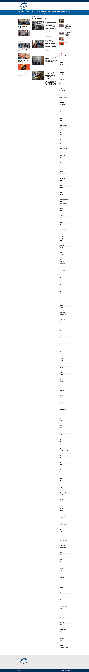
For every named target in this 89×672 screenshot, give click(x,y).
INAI (60, 349)
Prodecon (61, 494)
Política (60, 476)
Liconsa (60, 397)
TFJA (60, 617)
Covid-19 (60, 212)
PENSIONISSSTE (61, 466)
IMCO (60, 337)
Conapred (61, 190)
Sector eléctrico (62, 545)
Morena (60, 413)
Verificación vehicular (63, 647)
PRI (59, 485)
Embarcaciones (62, 247)
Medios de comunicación (63, 407)
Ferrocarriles (62, 280)
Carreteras (61, 136)
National (61, 430)
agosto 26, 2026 (20, 28)
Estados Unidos (62, 261)
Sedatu (60, 552)
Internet (61, 376)
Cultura (44, 13)
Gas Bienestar (62, 307)
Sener (60, 570)
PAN (60, 455)
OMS (60, 441)
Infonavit (61, 360)
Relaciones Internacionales (64, 520)
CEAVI (60, 141)
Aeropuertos (61, 66)
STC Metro (61, 597)
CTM (60, 217)
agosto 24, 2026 (20, 75)
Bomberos (61, 118)
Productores (61, 496)
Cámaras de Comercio (63, 125)
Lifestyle (61, 399)
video (60, 649)
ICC (59, 328)
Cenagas (61, 146)
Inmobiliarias (61, 367)
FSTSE (60, 300)
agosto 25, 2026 (20, 41)
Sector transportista (63, 550)
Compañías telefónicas (63, 178)
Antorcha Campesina (63, 92)
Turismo (49, 11)
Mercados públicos (62, 409)
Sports (60, 590)
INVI (60, 383)
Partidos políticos (62, 460)
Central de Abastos (63, 148)
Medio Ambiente (62, 406)
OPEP (60, 446)
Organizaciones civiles (63, 450)
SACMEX (60, 527)
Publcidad (61, 508)
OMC (60, 439)
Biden (60, 113)
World (60, 650)
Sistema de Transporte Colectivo (63, 581)
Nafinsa (60, 427)
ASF (60, 95)
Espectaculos (61, 256)
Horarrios (61, 323)
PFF (60, 469)
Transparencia (62, 622)
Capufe (60, 134)
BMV (60, 116)
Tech (60, 603)
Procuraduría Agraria (63, 490)
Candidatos (61, 130)
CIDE (60, 153)
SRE (60, 592)
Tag (34, 16)
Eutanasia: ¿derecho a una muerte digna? (67, 38)
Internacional (62, 374)
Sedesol (60, 557)
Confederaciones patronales (64, 199)
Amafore (61, 76)
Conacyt (61, 183)
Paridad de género (62, 459)
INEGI (60, 356)
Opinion (60, 448)
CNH (60, 160)
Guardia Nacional (62, 319)
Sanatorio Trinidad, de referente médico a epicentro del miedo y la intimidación (51, 59)
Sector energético (62, 547)
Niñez (60, 432)
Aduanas (61, 62)
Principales (61, 489)
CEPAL (60, 150)
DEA (60, 224)
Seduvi (60, 559)
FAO (60, 268)
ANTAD (60, 88)
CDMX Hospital (38, 16)
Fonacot (61, 293)
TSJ (60, 631)
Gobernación (61, 310)
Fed (60, 277)
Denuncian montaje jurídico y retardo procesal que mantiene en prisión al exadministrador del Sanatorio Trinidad (51, 26)
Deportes (68, 11)
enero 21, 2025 (51, 79)
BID (60, 111)
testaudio (61, 613)
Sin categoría (61, 577)
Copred (60, 210)
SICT (60, 575)
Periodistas (61, 467)
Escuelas (61, 254)
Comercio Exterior (62, 173)
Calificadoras (62, 123)
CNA (60, 157)
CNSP (60, 162)
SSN (60, 596)
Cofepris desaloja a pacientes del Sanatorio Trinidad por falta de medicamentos (50, 75)
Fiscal (60, 289)
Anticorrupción (62, 90)
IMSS (60, 346)
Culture (60, 220)
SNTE (60, 585)
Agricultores (61, 72)
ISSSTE (60, 386)
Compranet (61, 180)
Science (60, 536)
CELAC (60, 143)
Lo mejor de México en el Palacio (67, 20)
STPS (60, 599)
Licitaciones (61, 395)
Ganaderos (61, 305)
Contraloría (61, 206)
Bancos (60, 106)
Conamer (61, 189)
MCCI (60, 404)
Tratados (61, 624)
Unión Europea (62, 643)
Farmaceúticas (62, 270)
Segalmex (61, 561)
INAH (60, 347)
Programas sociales (63, 503)
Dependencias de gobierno (64, 226)
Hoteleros (61, 326)
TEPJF (60, 610)
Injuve (60, 363)
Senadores (61, 568)
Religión (60, 522)
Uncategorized (62, 638)
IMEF (60, 340)
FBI (59, 275)
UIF (59, 634)
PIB (59, 471)
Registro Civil (61, 519)
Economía (54, 11)
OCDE (60, 436)
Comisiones (61, 176)
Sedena (60, 556)
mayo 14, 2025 (51, 31)
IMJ (59, 342)
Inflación (61, 358)
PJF (59, 473)
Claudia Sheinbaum (62, 155)
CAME (60, 127)
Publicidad (61, 510)
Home (32, 16)
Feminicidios (61, 279)
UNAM (60, 636)
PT (59, 506)
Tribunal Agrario (62, 629)
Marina (60, 402)
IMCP (60, 339)
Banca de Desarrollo (63, 102)
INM (60, 365)
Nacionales (61, 425)
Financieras (61, 287)
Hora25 (47, 31)
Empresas (61, 249)
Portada (61, 480)
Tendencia (61, 608)
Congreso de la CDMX (63, 203)
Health (60, 321)
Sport (60, 589)
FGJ (59, 282)
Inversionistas (62, 381)
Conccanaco (61, 194)
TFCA (60, 615)
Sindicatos (61, 579)
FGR (60, 284)
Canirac (60, 132)
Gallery (60, 303)
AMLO (60, 83)
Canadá (60, 129)
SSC (60, 594)
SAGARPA (61, 531)
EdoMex (60, 240)
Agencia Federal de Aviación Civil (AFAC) (64, 70)
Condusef (61, 196)
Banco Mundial (62, 104)
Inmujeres (61, 369)
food (60, 296)
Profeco (60, 497)
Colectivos (61, 169)
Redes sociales (62, 515)
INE (60, 353)
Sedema (60, 554)
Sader (60, 529)
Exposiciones (61, 266)
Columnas (63, 11)
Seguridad (61, 563)
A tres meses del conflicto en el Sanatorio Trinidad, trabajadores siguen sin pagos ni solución (50, 43)
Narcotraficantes (62, 429)
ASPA (60, 100)
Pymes (60, 513)
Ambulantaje (61, 79)
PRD (60, 483)
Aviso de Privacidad (68, 670)
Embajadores (61, 245)
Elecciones (61, 243)
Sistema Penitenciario (63, 583)
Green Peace (61, 316)
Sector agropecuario (63, 540)
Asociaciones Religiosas (63, 99)
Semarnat (61, 566)
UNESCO (60, 640)
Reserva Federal (62, 526)
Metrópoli (34, 11)
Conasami (61, 192)
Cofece (60, 166)
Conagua (61, 187)
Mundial (61, 418)
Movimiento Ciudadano (63, 416)
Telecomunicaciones (63, 606)
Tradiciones (61, 620)
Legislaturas (43, 11)
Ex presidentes (62, 263)
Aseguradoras (62, 93)
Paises (60, 453)
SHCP (60, 573)
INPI (60, 370)
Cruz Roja (61, 215)
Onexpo (60, 443)
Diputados (61, 233)
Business (61, 120)
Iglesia (60, 333)
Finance (60, 286)
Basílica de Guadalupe (63, 109)
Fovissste (61, 298)
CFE (60, 152)
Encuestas (61, 250)
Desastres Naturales (63, 229)
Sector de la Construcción (64, 543)
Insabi (60, 372)
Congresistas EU (62, 201)
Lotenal (61, 400)
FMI (60, 291)
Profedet (61, 499)
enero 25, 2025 (51, 63)
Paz (60, 462)
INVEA (60, 379)
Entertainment (62, 252)
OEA (60, 437)
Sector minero (62, 549)
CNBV (60, 159)
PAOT (60, 457)
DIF (59, 231)
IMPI (60, 344)
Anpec (60, 86)
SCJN (60, 538)
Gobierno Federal (62, 314)
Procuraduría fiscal (63, 492)
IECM (60, 330)
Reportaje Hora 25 (21, 11)
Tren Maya (61, 627)
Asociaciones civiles (63, 97)
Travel (60, 626)
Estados (38, 11)
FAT (60, 273)
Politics (60, 478)
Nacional (28, 11)
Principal (61, 487)
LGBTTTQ (61, 393)
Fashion (60, 272)
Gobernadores (62, 312)
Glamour (61, 309)
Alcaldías (61, 74)
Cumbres (61, 222)
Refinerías (61, 517)
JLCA (60, 388)
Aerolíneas (61, 64)
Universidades (62, 645)
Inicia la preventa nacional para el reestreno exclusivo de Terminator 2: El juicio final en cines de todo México (68, 46)
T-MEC (60, 601)
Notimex (61, 434)
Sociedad (61, 587)
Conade (60, 185)
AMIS (60, 81)
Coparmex (61, 208)
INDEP (60, 351)
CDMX (19, 24)
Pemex (60, 464)
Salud (58, 11)
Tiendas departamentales (64, 619)
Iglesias (60, 335)
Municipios (61, 420)
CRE (60, 213)
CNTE (60, 164)
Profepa (60, 501)
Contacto (63, 670)
